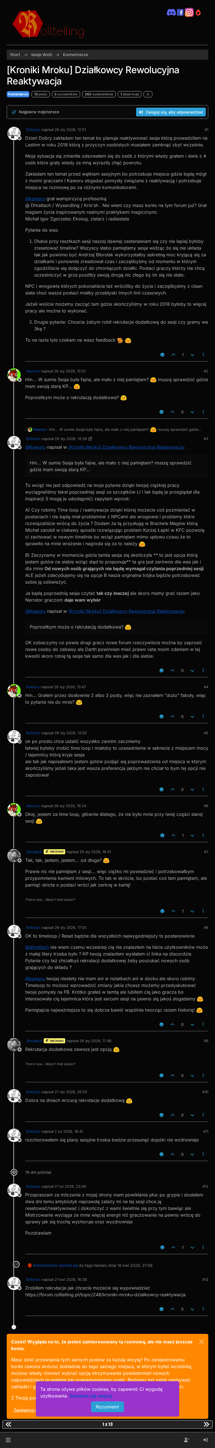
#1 (206, 129)
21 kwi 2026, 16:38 (71, 1279)
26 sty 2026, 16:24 (70, 806)
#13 (205, 1279)
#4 (206, 687)
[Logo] (48, 22)
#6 (206, 806)
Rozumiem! (107, 1407)
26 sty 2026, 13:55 (71, 733)
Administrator (45, 1265)
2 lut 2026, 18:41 (69, 1131)
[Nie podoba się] (192, 354)
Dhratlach (34, 852)
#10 (205, 1092)
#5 (206, 733)
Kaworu (33, 371)
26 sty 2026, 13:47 (70, 687)
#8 (206, 927)
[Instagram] (189, 12)
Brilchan (33, 129)
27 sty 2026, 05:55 (71, 1092)
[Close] (201, 1342)
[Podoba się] (174, 354)
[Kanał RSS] (148, 94)
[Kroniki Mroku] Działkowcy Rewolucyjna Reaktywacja (125, 447)
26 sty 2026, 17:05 (71, 927)
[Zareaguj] (162, 354)
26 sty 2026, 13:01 (69, 371)
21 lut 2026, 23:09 (70, 1186)
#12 (205, 1186)
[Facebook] (180, 12)
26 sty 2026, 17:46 (95, 1041)
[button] (8, 1440)
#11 (205, 1131)
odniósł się (68, 1265)
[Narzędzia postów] (203, 354)
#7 (206, 852)
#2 (206, 371)
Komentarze (18, 94)
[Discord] (171, 12)
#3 (206, 438)
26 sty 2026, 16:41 (95, 852)
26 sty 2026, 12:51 (70, 129)
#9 (206, 1041)
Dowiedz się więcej (91, 1396)
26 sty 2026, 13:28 (71, 438)
